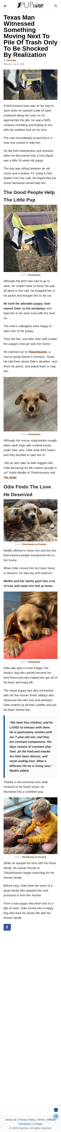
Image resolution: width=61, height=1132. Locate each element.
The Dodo (10, 477)
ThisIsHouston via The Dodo (34, 544)
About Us (10, 1119)
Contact (37, 1123)
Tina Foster (11, 60)
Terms (41, 1119)
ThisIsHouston (34, 275)
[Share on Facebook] (7, 927)
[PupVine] (30, 6)
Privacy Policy (27, 1119)
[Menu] (5, 6)
